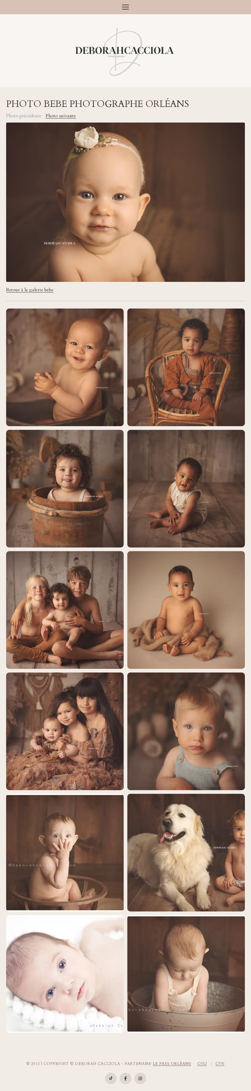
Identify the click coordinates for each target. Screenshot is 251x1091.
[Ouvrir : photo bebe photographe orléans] (65, 852)
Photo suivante (61, 116)
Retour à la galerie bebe (30, 290)
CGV (220, 1063)
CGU (202, 1063)
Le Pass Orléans (172, 1063)
